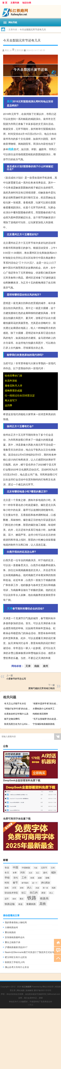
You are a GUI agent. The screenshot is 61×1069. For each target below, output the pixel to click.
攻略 (47, 877)
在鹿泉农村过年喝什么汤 (16, 713)
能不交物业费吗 (12, 718)
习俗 (35, 867)
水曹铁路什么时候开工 (44, 708)
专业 (7, 867)
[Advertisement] (30, 1038)
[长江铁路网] (30, 11)
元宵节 (44, 867)
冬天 (7, 872)
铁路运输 (10, 904)
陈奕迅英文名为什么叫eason (18, 723)
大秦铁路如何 (11, 927)
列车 (22, 872)
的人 (29, 887)
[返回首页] (57, 942)
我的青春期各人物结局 (16, 922)
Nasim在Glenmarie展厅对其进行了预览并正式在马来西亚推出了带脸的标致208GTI (31, 952)
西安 (43, 892)
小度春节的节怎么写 (16, 678)
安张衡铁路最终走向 (15, 937)
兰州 (53, 867)
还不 (7, 898)
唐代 (45, 872)
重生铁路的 (10, 932)
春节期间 (25, 882)
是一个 (34, 883)
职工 (24, 892)
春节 (15, 882)
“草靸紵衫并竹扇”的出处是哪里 (18, 708)
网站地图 (20, 990)
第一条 (45, 887)
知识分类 (26, 2)
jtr (11, 50)
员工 (37, 873)
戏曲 (11, 149)
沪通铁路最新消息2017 (16, 947)
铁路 (31, 897)
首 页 (4, 2)
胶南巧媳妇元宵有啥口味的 (41, 688)
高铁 (42, 903)
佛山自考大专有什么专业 (17, 967)
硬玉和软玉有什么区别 (16, 957)
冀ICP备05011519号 (42, 990)
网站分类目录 (48, 986)
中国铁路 (26, 867)
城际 (53, 872)
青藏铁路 (31, 904)
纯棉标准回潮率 (40, 713)
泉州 (10, 101)
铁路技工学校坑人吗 (15, 962)
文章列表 (14, 2)
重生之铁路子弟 (12, 942)
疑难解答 (29, 990)
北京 (30, 872)
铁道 (20, 904)
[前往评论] (57, 950)
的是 (37, 888)
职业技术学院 (11, 892)
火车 (14, 887)
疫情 (21, 887)
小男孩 (30, 1004)
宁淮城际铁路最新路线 (44, 723)
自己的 (34, 892)
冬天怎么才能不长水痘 (15, 703)
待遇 (32, 877)
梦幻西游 (45, 882)
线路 (54, 887)
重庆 (21, 898)
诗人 (51, 892)
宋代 (15, 877)
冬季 (15, 872)
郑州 (14, 899)
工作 (24, 877)
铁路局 (44, 898)
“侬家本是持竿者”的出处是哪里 (46, 703)
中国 (15, 867)
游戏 (6, 887)
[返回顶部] (57, 957)
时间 (7, 882)
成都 (40, 877)
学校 (7, 877)
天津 (10, 608)
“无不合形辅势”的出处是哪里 (46, 718)
